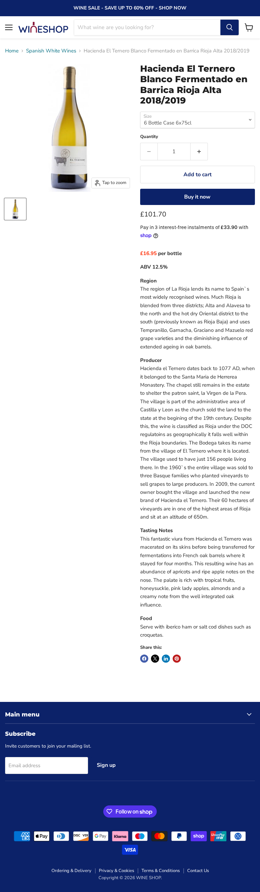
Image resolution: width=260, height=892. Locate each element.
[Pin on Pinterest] (177, 659)
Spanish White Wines (51, 51)
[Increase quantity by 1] (199, 151)
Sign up (106, 765)
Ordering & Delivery (71, 871)
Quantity (149, 136)
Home (12, 51)
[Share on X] (155, 659)
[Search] (229, 27)
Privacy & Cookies (116, 871)
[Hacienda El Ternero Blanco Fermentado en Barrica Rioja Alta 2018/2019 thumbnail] (15, 209)
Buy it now (197, 197)
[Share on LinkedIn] (166, 659)
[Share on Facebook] (144, 659)
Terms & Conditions (161, 871)
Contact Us (198, 871)
